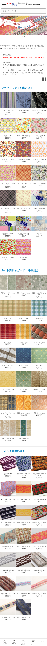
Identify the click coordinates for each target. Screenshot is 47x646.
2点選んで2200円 (23, 234)
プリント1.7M (8, 136)
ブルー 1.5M (39, 318)
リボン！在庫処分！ (13, 451)
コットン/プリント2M (23, 159)
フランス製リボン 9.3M (23, 546)
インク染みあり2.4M (39, 136)
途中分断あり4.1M (7, 546)
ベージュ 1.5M (23, 318)
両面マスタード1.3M (23, 413)
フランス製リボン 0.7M (39, 570)
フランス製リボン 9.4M (23, 570)
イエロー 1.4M (23, 342)
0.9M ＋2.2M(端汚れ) (23, 136)
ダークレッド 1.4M (39, 342)
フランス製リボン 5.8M (8, 499)
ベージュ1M (7, 318)
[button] (20, 36)
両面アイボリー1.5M (8, 438)
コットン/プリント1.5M (23, 208)
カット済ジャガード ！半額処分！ (21, 270)
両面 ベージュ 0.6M (39, 389)
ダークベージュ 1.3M (7, 365)
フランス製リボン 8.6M (8, 617)
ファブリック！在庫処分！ (17, 87)
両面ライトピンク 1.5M (23, 293)
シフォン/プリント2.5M (39, 110)
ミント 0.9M (23, 389)
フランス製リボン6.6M (7, 523)
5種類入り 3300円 (39, 208)
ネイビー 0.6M (23, 365)
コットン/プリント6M (7, 257)
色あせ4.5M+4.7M (7, 474)
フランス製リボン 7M (23, 594)
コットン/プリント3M (7, 159)
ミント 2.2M (39, 365)
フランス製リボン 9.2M (39, 546)
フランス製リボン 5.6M (8, 594)
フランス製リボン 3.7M (23, 617)
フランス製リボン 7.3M (23, 499)
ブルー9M (39, 234)
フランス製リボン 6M (7, 570)
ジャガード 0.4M (23, 438)
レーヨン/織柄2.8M (23, 110)
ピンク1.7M (23, 257)
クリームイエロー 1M (7, 389)
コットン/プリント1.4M (39, 183)
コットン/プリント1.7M (39, 159)
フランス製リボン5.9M (39, 499)
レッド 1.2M (7, 342)
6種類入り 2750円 (7, 234)
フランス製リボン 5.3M (39, 523)
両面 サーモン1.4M (39, 413)
